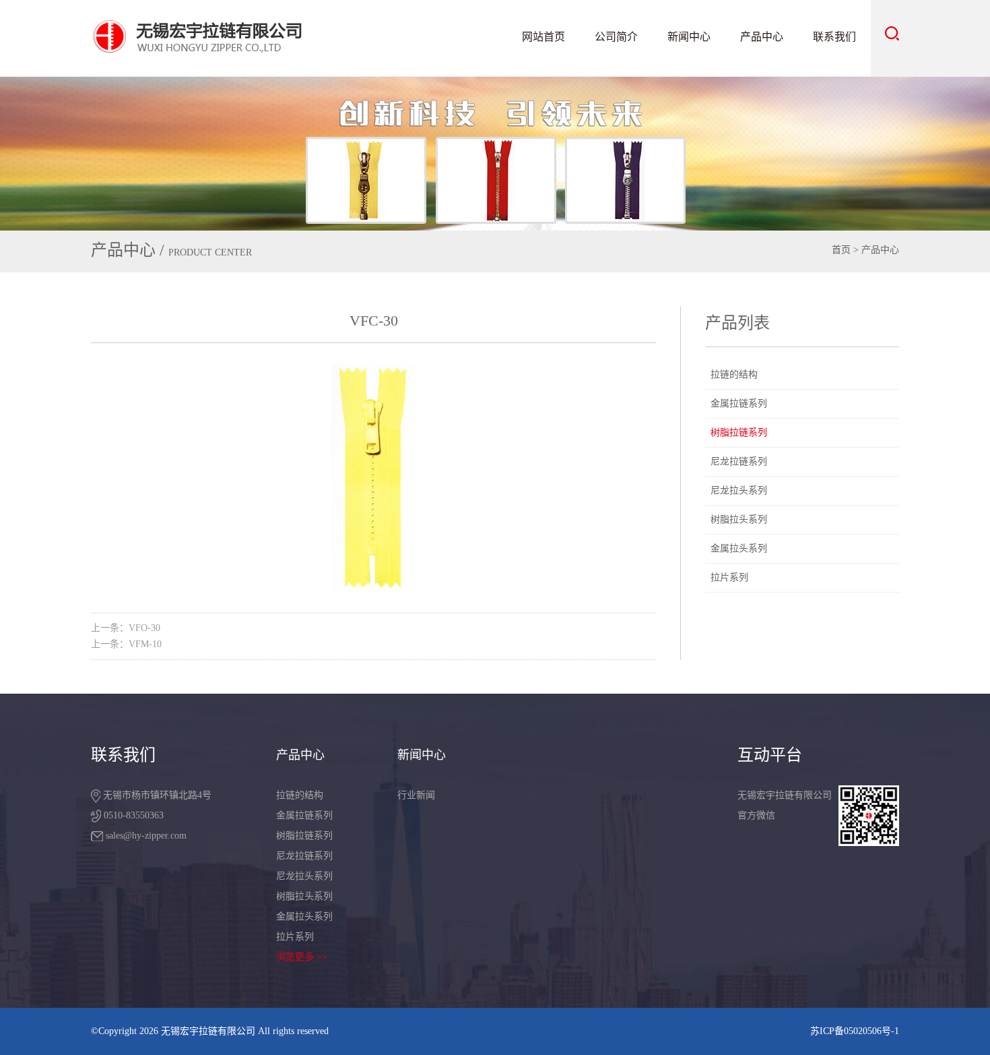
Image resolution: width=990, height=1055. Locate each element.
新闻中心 (689, 36)
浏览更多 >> (301, 957)
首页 (841, 250)
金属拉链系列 (739, 403)
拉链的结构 (734, 374)
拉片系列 (729, 577)
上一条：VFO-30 (125, 628)
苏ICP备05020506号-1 (854, 1031)
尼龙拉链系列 (739, 461)
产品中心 (761, 36)
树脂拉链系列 (739, 432)
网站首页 (543, 36)
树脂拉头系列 (739, 519)
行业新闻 (416, 795)
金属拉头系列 (739, 548)
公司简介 (616, 36)
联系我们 (834, 36)
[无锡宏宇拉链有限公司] (229, 35)
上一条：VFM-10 (126, 644)
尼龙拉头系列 (739, 490)
